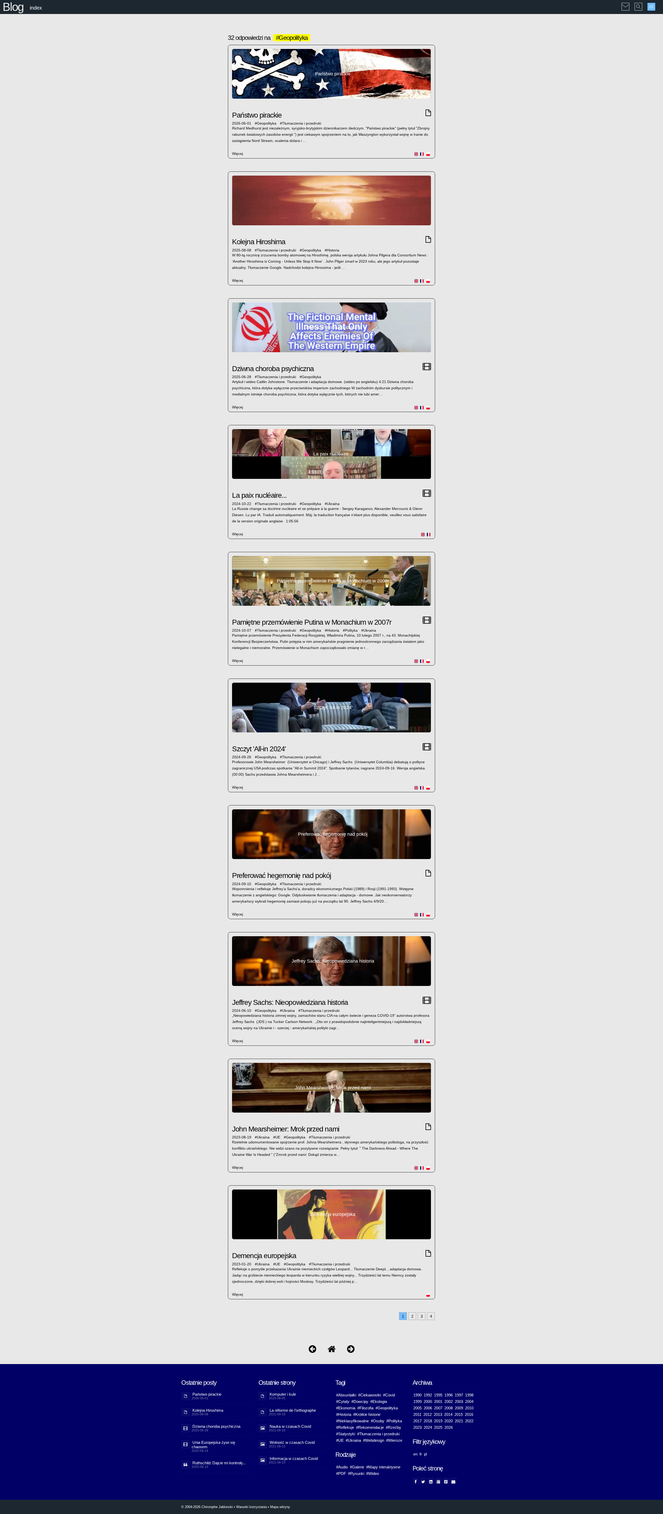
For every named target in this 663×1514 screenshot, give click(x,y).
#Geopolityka (387, 1408)
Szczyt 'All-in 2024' (259, 749)
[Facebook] (416, 1481)
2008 (448, 1408)
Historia (333, 250)
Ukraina (333, 504)
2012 (427, 1414)
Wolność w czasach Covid (292, 1442)
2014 (448, 1414)
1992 (428, 1395)
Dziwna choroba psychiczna (273, 369)
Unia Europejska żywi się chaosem (213, 1444)
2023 (417, 1427)
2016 (469, 1414)
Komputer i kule (283, 1394)
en (415, 1454)
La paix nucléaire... (259, 495)
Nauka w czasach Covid (290, 1426)
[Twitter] (423, 1481)
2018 (428, 1421)
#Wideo (372, 1473)
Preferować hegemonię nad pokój (281, 875)
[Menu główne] (651, 7)
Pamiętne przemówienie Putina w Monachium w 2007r (311, 622)
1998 (469, 1395)
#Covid (389, 1395)
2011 (417, 1414)
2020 (448, 1421)
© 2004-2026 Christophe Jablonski (207, 1507)
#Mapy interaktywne (383, 1467)
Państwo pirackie (257, 115)
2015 (459, 1414)
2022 (469, 1421)
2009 (459, 1408)
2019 (438, 1421)
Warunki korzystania (251, 1507)
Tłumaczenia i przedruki (301, 123)
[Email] (453, 1481)
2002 (448, 1401)
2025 (438, 1427)
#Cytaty (342, 1401)
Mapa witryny (280, 1507)
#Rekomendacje (370, 1427)
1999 (417, 1401)
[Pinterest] (446, 1481)
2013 (438, 1414)
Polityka (351, 630)
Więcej (237, 154)
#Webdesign (373, 1440)
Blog (13, 6)
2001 (438, 1401)
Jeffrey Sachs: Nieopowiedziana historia (290, 1002)
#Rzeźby (393, 1427)
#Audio (342, 1467)
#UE (340, 1440)
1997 (459, 1395)
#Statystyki (345, 1434)
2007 (438, 1408)
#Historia (343, 1414)
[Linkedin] (431, 1481)
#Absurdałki (346, 1395)
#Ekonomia (345, 1408)
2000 (428, 1401)
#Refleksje (345, 1427)
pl (425, 1454)
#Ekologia (378, 1401)
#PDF (341, 1473)
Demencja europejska (264, 1256)
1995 (438, 1395)
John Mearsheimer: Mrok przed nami (285, 1129)
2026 (448, 1427)
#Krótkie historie (366, 1414)
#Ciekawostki (369, 1395)
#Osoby (377, 1421)
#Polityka (394, 1421)
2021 (459, 1421)
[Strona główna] (331, 1350)
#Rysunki (356, 1473)
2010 (469, 1408)
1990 (417, 1395)
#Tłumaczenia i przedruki (378, 1434)
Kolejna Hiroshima (258, 242)
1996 (448, 1395)
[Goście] (351, 1350)
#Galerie (357, 1467)
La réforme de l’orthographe (293, 1410)
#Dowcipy (359, 1401)
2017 (417, 1421)
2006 (428, 1408)
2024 (428, 1427)
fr (421, 1454)
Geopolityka (266, 123)
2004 (469, 1401)
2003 (459, 1401)
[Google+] (438, 1481)
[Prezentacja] (312, 1350)
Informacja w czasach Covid (294, 1458)
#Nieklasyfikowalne (352, 1421)
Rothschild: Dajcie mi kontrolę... (219, 1463)
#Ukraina (353, 1440)
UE (277, 1137)
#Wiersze (394, 1440)
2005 (417, 1408)
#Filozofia (365, 1408)
